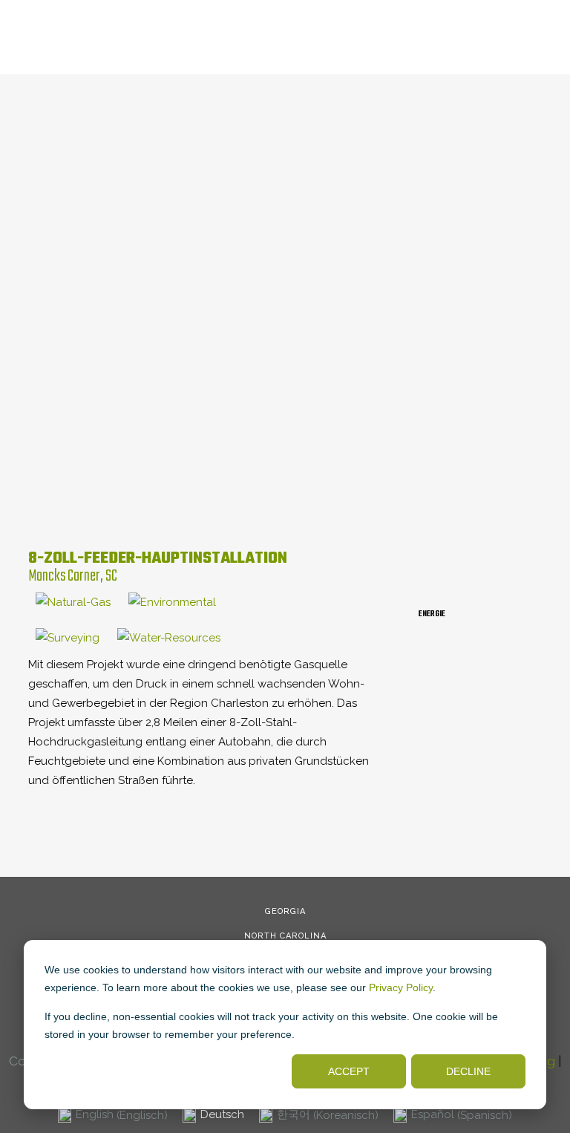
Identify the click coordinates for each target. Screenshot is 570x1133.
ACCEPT (349, 1071)
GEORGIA (285, 911)
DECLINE (468, 1071)
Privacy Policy (401, 987)
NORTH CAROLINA (285, 936)
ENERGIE (432, 614)
